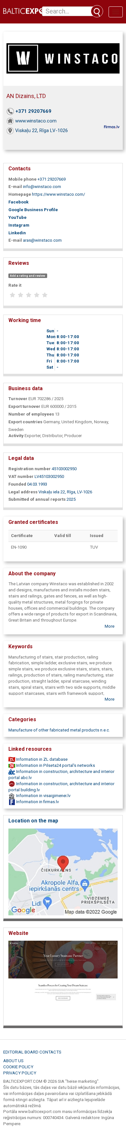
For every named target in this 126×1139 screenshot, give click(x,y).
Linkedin (17, 232)
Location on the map (33, 821)
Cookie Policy (18, 1066)
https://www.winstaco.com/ (58, 194)
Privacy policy (19, 1073)
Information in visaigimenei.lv (42, 795)
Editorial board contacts (32, 1052)
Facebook (18, 202)
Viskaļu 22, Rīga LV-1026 (41, 130)
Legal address (22, 491)
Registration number (29, 468)
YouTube (17, 217)
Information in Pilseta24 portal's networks (55, 765)
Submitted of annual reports (37, 499)
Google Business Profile (33, 209)
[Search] (97, 11)
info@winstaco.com (42, 186)
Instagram (18, 225)
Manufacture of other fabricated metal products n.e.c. (59, 730)
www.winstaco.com (36, 121)
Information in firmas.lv (37, 801)
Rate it (14, 285)
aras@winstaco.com (42, 240)
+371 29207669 (33, 111)
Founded (17, 484)
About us (13, 1060)
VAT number (21, 476)
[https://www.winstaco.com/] (63, 981)
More (109, 626)
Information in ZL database (41, 759)
